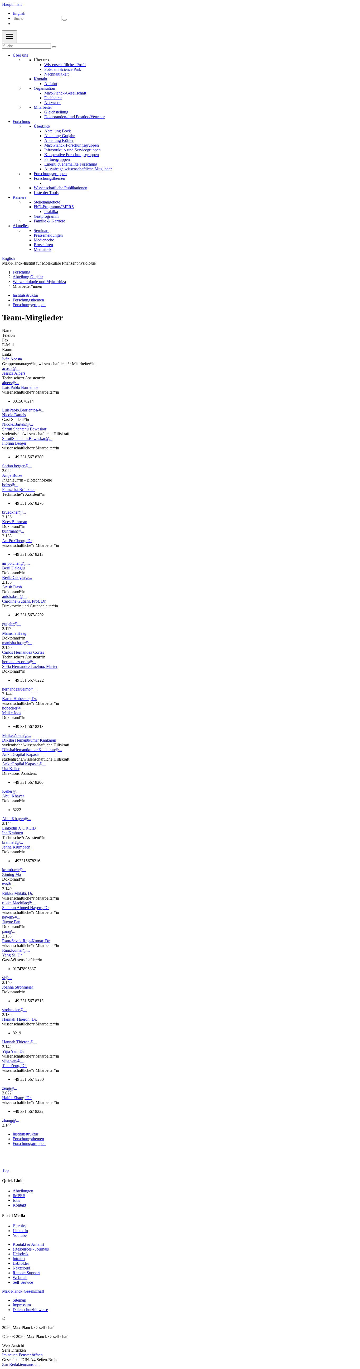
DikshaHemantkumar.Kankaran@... (32, 749)
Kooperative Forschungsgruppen (71, 154)
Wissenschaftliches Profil (65, 64)
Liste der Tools (46, 192)
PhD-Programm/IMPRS (54, 207)
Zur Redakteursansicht (21, 1364)
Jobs (16, 1200)
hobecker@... (13, 708)
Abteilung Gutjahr (59, 135)
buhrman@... (13, 531)
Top (5, 1170)
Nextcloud (21, 1268)
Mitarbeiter (43, 107)
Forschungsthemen (49, 178)
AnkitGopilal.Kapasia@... (24, 764)
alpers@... (10, 382)
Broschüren (43, 244)
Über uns (20, 55)
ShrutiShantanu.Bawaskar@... (27, 438)
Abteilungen (23, 1191)
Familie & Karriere (49, 221)
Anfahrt (50, 83)
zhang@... (10, 1120)
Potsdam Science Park (62, 69)
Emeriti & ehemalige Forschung (70, 164)
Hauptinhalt (12, 4)
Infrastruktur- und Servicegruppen (72, 150)
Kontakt (40, 79)
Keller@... (11, 791)
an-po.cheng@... (16, 563)
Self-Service (23, 1282)
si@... (7, 977)
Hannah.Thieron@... (19, 1042)
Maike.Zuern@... (16, 735)
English (19, 13)
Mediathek (42, 249)
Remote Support (26, 1273)
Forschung (21, 121)
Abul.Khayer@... (16, 818)
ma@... (8, 884)
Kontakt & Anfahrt (28, 1244)
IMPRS (19, 1195)
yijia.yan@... (12, 1061)
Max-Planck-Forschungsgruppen (71, 145)
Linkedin (9, 828)
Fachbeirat (53, 98)
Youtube (20, 1235)
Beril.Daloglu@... (17, 577)
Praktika (51, 211)
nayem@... (11, 917)
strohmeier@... (14, 1010)
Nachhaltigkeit (56, 74)
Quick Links (13, 1180)
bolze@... (10, 485)
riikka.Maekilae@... (18, 903)
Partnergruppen (57, 159)
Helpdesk (20, 1254)
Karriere (19, 197)
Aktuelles (20, 226)
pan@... (8, 931)
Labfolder (21, 1263)
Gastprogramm (46, 216)
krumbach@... (14, 869)
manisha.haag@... (17, 643)
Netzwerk (52, 102)
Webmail (20, 1277)
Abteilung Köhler (59, 140)
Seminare (41, 230)
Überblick (42, 126)
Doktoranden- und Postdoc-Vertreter (74, 117)
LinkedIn (20, 1230)
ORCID (29, 828)
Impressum (22, 1305)
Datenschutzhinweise (30, 1309)
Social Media (13, 1215)
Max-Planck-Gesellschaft (65, 93)
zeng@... (9, 1088)
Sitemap (19, 1300)
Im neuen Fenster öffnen (22, 1355)
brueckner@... (14, 512)
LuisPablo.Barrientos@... (23, 410)
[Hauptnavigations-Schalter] (9, 36)
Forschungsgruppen (50, 173)
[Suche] (64, 20)
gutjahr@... (11, 624)
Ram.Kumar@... (16, 950)
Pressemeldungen (48, 235)
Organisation (44, 88)
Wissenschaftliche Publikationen (60, 188)
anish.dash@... (14, 596)
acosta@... (11, 368)
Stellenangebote (47, 202)
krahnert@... (12, 842)
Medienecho (44, 240)
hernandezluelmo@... (20, 689)
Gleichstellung (56, 112)
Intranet (19, 1258)
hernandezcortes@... (19, 661)
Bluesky (19, 1226)
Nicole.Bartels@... (17, 424)
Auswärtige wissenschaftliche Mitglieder (78, 169)
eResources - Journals (31, 1249)
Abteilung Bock (57, 131)
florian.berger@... (17, 466)
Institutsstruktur (25, 295)
